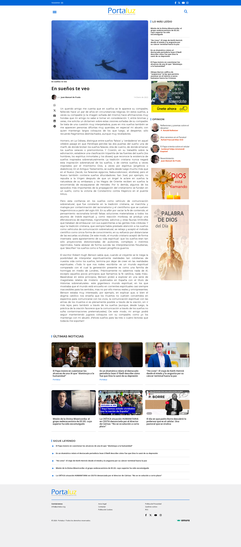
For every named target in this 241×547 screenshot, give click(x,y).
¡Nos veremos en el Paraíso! (173, 137)
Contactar (102, 507)
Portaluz (56, 379)
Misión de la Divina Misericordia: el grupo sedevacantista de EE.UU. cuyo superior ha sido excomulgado (166, 31)
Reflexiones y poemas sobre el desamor (174, 126)
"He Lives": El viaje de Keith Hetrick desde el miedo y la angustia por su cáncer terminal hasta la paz (166, 42)
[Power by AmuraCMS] (183, 520)
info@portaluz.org (58, 507)
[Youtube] (184, 3)
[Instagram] (188, 3)
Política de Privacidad (153, 504)
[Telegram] (54, 126)
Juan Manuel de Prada (70, 97)
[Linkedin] (54, 121)
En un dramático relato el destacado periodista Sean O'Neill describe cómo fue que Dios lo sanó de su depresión (166, 53)
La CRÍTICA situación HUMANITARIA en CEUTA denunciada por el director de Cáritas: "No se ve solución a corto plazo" (119, 422)
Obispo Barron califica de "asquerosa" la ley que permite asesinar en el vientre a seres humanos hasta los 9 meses (165, 75)
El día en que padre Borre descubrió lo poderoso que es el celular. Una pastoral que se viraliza (166, 421)
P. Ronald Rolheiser (169, 130)
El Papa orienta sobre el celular (175, 146)
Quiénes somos (151, 507)
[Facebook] (176, 3)
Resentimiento (167, 158)
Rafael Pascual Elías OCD (172, 140)
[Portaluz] (122, 14)
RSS (146, 509)
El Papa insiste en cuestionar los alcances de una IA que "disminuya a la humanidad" (166, 64)
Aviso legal (102, 504)
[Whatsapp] (54, 105)
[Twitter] (179, 3)
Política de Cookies (105, 509)
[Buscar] (186, 11)
